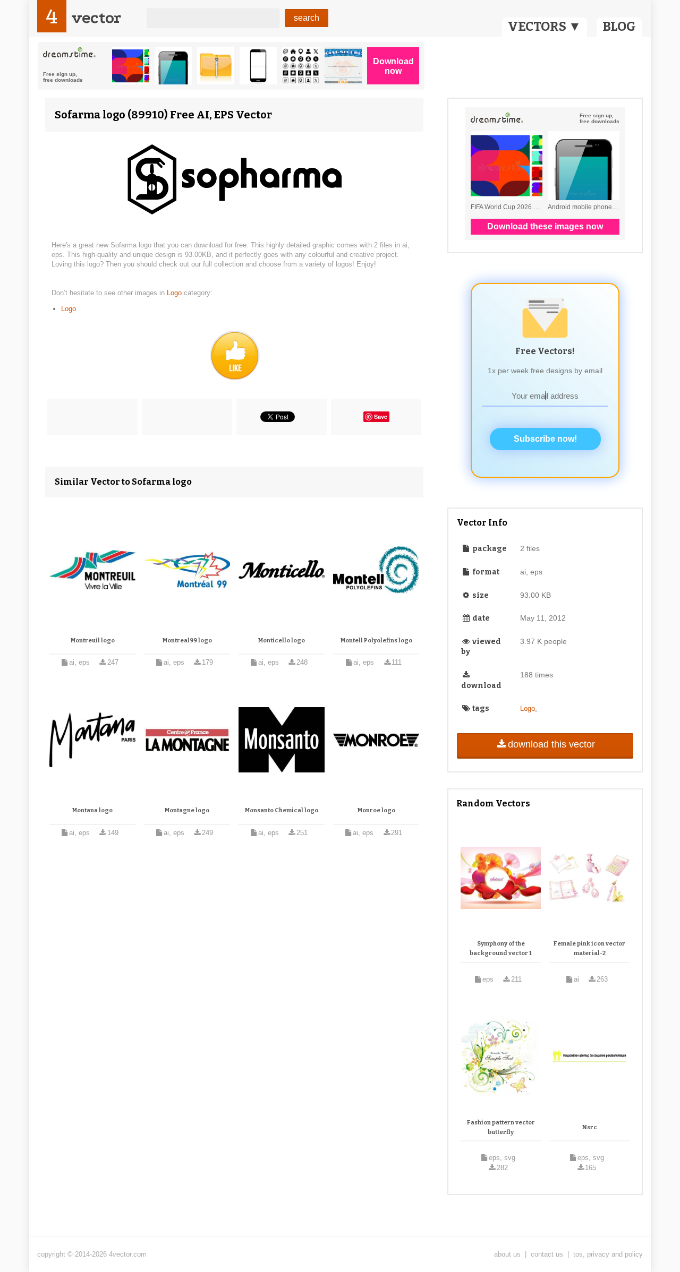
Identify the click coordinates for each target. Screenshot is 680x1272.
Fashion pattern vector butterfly (501, 1127)
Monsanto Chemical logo (281, 810)
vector (96, 17)
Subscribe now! (545, 438)
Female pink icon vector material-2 (589, 948)
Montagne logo (187, 810)
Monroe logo (376, 810)
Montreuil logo (93, 640)
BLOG (619, 26)
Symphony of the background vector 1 (501, 948)
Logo (175, 293)
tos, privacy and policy (608, 1254)
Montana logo (92, 810)
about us (507, 1254)
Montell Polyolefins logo (376, 640)
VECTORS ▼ (544, 26)
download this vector (551, 744)
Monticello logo (281, 640)
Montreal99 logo (187, 640)
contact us (547, 1254)
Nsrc (589, 1127)
